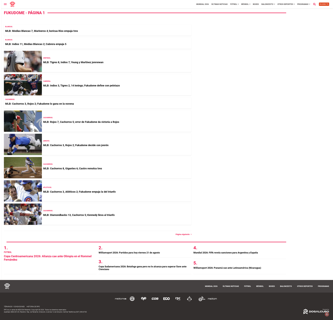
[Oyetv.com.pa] (143, 300)
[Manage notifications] (327, 314)
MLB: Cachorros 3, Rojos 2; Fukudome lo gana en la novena (39, 103)
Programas (302, 4)
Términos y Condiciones (14, 307)
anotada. (47, 58)
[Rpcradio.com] (178, 300)
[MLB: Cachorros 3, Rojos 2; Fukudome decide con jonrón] (23, 144)
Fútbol (233, 4)
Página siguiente (183, 234)
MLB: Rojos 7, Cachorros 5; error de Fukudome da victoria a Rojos (81, 121)
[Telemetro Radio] (201, 300)
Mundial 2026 (202, 4)
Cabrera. (47, 81)
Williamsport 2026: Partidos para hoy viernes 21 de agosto (129, 252)
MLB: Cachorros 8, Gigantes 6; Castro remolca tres (72, 168)
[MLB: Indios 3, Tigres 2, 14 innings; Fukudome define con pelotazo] (23, 84)
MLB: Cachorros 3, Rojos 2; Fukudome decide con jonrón (75, 145)
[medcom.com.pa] (212, 300)
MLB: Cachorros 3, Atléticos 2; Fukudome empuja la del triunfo (79, 191)
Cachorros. (10, 99)
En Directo (324, 4)
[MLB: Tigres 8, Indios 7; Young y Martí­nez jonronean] (23, 61)
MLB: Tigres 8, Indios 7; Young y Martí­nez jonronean (73, 62)
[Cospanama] (155, 300)
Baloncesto (267, 4)
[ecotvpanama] (166, 300)
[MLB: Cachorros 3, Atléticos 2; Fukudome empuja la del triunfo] (23, 191)
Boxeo (256, 4)
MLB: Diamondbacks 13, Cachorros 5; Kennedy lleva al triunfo (79, 215)
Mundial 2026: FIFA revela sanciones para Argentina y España (225, 252)
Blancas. (9, 27)
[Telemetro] (132, 300)
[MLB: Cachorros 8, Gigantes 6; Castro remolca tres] (23, 167)
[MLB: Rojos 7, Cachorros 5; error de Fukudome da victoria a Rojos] (23, 121)
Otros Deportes (285, 4)
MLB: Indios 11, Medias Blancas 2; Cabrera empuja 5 (35, 44)
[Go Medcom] (120, 300)
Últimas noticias (219, 4)
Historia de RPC (33, 307)
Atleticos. (47, 187)
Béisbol (245, 4)
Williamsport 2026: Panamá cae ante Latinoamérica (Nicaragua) (227, 267)
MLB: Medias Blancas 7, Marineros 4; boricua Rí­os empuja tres (41, 30)
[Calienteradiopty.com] (189, 300)
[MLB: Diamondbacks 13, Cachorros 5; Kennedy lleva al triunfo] (23, 214)
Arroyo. (46, 141)
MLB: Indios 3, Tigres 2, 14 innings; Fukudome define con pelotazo (81, 85)
